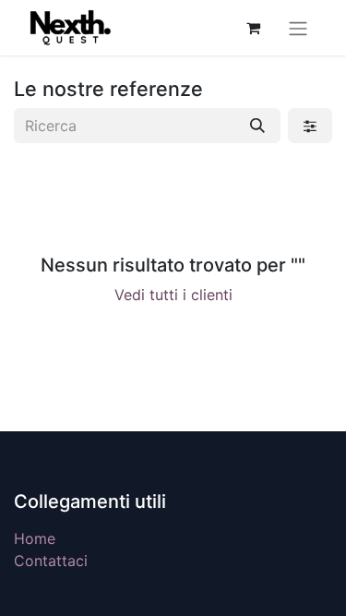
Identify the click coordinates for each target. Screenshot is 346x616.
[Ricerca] (257, 125)
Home (34, 538)
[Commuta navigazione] (298, 27)
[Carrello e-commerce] (252, 27)
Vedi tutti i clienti (173, 294)
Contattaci (51, 560)
